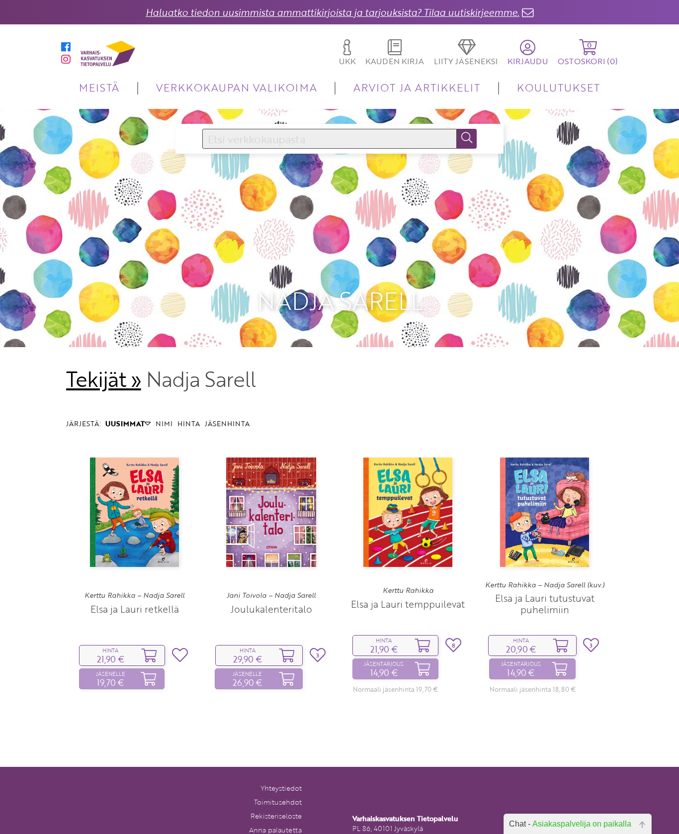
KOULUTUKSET (558, 87)
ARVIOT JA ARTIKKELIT (416, 87)
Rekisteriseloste (276, 816)
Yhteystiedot (281, 788)
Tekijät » (103, 379)
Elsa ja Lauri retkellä (134, 609)
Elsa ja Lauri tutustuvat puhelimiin (544, 603)
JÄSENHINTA (227, 423)
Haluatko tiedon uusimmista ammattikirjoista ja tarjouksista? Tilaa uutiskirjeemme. (332, 12)
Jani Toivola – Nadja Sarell (271, 595)
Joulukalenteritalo (271, 609)
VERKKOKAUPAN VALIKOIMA (236, 87)
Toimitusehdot (278, 802)
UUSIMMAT (125, 423)
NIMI (164, 423)
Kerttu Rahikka (408, 590)
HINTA (188, 423)
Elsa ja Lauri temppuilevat (408, 604)
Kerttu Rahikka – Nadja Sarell (134, 595)
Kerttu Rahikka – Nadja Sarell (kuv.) (544, 585)
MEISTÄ (99, 87)
